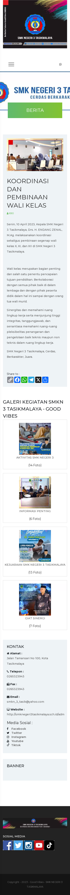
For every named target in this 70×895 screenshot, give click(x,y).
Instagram (18, 737)
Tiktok (16, 745)
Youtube (17, 741)
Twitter (16, 733)
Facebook (18, 729)
